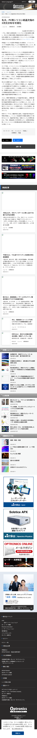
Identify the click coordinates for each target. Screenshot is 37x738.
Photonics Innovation (7, 627)
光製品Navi (4, 650)
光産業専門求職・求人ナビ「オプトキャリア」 (13, 659)
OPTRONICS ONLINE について (18, 715)
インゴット (18, 131)
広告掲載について (18, 717)
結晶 (19, 133)
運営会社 (18, 718)
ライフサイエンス (22, 327)
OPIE (3, 620)
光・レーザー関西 (6, 624)
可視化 (25, 131)
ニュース (9, 12)
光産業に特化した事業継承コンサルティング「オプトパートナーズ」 (13, 662)
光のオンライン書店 (7, 672)
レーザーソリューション (8, 629)
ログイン (24, 1)
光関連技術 (12, 26)
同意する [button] (17, 733)
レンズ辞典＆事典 (6, 682)
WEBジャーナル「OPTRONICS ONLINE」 (12, 691)
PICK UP (14, 341)
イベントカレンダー (7, 633)
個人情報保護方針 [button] (17, 728)
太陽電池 (14, 133)
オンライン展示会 (6, 635)
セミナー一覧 (5, 642)
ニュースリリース (27, 39)
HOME (3, 12)
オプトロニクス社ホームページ (9, 689)
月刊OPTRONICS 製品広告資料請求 (11, 652)
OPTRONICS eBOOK (7, 674)
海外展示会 (4, 631)
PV (12, 131)
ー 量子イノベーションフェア (10, 622)
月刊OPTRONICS (6, 670)
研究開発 (19, 26)
